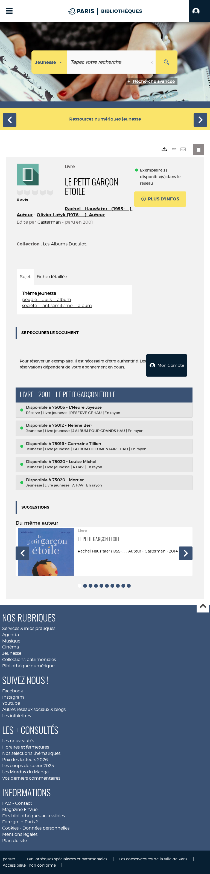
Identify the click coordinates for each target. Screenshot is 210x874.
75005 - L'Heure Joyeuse (77, 407)
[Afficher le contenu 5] (101, 586)
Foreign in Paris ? (20, 821)
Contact (23, 803)
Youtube (11, 703)
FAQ (6, 803)
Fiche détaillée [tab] (52, 276)
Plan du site (14, 840)
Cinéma (10, 647)
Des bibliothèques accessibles (33, 815)
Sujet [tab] (25, 276)
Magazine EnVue (19, 809)
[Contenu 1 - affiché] (79, 586)
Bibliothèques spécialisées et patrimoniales (67, 859)
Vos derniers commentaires (31, 778)
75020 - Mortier (68, 479)
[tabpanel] (74, 299)
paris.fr (9, 859)
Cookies (10, 828)
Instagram (13, 697)
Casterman (49, 222)
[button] (199, 11)
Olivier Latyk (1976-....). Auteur (71, 215)
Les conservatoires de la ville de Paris (153, 859)
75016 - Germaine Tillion (76, 443)
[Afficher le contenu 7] (112, 586)
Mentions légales (19, 834)
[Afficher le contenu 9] (123, 586)
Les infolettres (16, 715)
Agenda (10, 634)
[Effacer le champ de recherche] (152, 62)
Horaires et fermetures (25, 747)
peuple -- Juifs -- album (46, 299)
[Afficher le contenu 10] (129, 586)
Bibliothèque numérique (28, 665)
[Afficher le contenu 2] (85, 586)
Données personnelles (45, 828)
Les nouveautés (18, 740)
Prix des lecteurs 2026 (25, 759)
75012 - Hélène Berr (72, 425)
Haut (203, 606)
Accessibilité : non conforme (29, 865)
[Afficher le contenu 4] (96, 586)
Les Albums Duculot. (65, 244)
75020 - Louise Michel (74, 461)
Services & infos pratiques (28, 628)
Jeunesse (11, 653)
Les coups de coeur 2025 (28, 765)
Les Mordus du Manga (25, 771)
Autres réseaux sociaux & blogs (34, 709)
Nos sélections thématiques (31, 753)
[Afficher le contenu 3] (90, 586)
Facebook (12, 690)
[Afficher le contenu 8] (118, 586)
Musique (11, 641)
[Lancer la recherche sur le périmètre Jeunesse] (166, 62)
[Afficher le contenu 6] (107, 586)
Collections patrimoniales (29, 659)
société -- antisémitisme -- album (57, 305)
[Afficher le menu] (9, 10)
